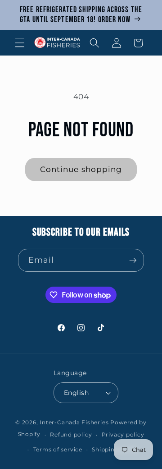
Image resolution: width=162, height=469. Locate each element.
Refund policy (71, 434)
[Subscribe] (133, 260)
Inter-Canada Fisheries (74, 422)
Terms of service (57, 449)
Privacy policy (123, 434)
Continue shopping (81, 169)
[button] (20, 43)
